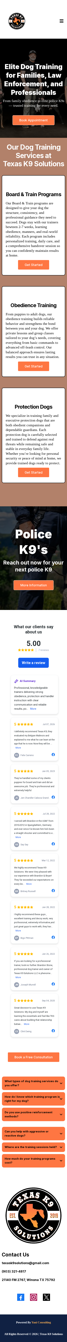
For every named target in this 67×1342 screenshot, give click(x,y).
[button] (61, 21)
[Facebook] (20, 1297)
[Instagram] (33, 1297)
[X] (46, 1297)
